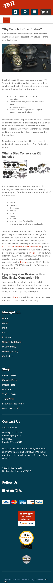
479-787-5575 (9, 427)
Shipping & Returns (11, 341)
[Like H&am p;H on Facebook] (3, 490)
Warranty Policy (10, 351)
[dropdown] (34, 12)
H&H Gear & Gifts (11, 408)
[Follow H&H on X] (7, 490)
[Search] (23, 11)
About (5, 322)
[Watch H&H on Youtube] (12, 490)
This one (33, 252)
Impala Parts (8, 384)
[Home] (9, 4)
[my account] (15, 12)
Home (5, 318)
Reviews (6, 337)
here (15, 297)
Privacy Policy (9, 346)
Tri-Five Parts (9, 394)
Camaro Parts (9, 375)
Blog (4, 327)
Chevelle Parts (9, 379)
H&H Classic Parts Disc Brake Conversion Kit (21, 246)
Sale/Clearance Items (13, 403)
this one (23, 262)
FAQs (5, 332)
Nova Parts (8, 389)
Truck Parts (8, 398)
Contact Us (7, 356)
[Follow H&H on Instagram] (16, 490)
